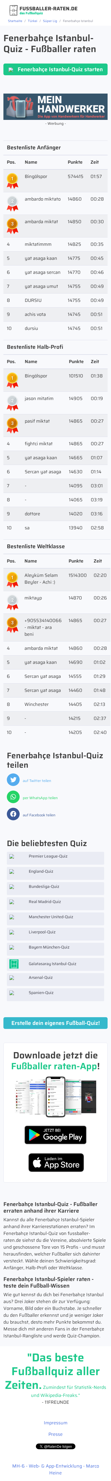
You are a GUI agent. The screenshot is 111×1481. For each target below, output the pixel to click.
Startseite (15, 20)
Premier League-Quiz (47, 856)
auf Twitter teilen (36, 781)
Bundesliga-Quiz (43, 886)
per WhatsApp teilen (40, 798)
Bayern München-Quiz (48, 947)
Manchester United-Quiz (50, 917)
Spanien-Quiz (41, 992)
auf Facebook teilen (39, 815)
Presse (55, 1434)
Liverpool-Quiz (42, 932)
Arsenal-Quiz (40, 977)
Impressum (55, 1422)
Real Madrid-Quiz (44, 901)
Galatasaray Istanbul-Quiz (52, 963)
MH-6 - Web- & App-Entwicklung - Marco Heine (55, 1469)
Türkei (32, 20)
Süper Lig (50, 20)
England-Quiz (40, 871)
